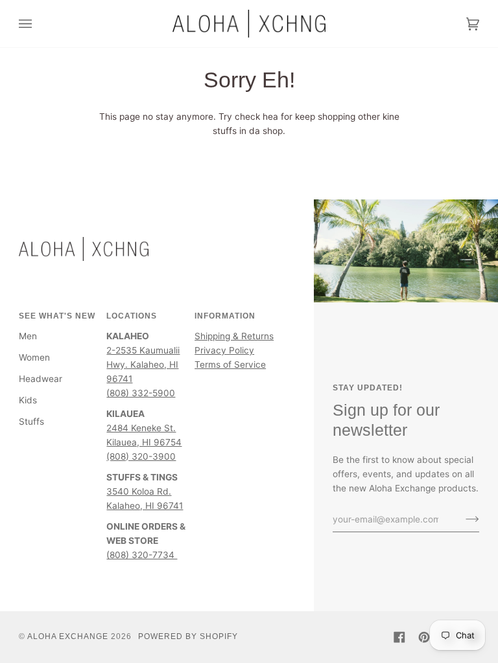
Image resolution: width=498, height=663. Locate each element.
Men (28, 336)
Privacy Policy (224, 350)
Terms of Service (230, 364)
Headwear (40, 379)
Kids (28, 400)
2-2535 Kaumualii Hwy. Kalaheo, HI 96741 (143, 364)
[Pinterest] (424, 637)
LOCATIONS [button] (131, 315)
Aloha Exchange (67, 636)
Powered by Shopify (188, 636)
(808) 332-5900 (140, 393)
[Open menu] (38, 23)
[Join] (462, 519)
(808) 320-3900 (141, 456)
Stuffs (31, 421)
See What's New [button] (57, 315)
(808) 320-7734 (141, 555)
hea (270, 116)
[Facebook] (399, 637)
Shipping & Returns (234, 336)
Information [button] (225, 315)
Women (34, 357)
